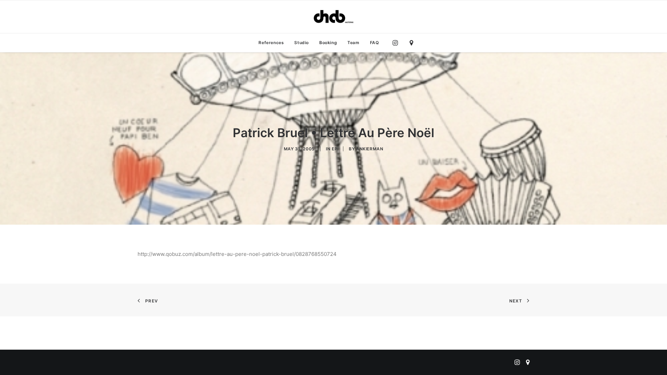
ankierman (369, 148)
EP (334, 148)
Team (353, 42)
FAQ (374, 42)
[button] (397, 42)
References (271, 42)
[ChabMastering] (333, 17)
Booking (328, 42)
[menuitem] (271, 42)
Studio (301, 42)
